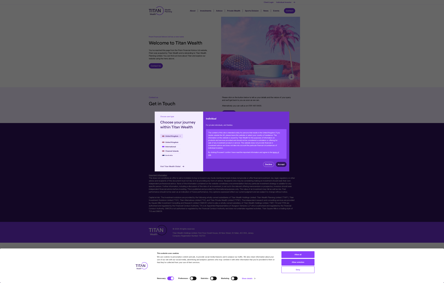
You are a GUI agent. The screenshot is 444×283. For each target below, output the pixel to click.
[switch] (193, 278)
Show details (247, 278)
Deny (298, 270)
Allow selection (298, 262)
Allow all (298, 255)
